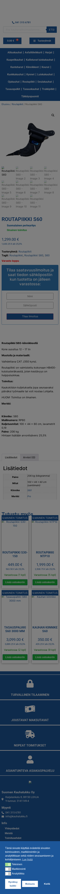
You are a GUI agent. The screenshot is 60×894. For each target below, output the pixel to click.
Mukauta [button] (30, 884)
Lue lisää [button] (27, 859)
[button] (8, 864)
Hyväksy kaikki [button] (13, 884)
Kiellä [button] (47, 884)
